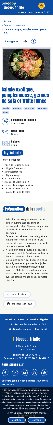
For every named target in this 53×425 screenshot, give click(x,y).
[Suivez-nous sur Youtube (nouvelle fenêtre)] (24, 372)
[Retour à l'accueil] (9, 3)
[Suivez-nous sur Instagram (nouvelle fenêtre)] (34, 372)
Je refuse (16, 420)
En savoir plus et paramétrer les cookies (26, 413)
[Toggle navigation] (49, 7)
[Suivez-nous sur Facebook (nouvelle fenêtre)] (5, 372)
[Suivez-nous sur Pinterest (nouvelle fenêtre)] (44, 372)
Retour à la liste (18, 294)
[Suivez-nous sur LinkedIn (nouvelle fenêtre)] (15, 372)
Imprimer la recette (21, 303)
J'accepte (36, 420)
